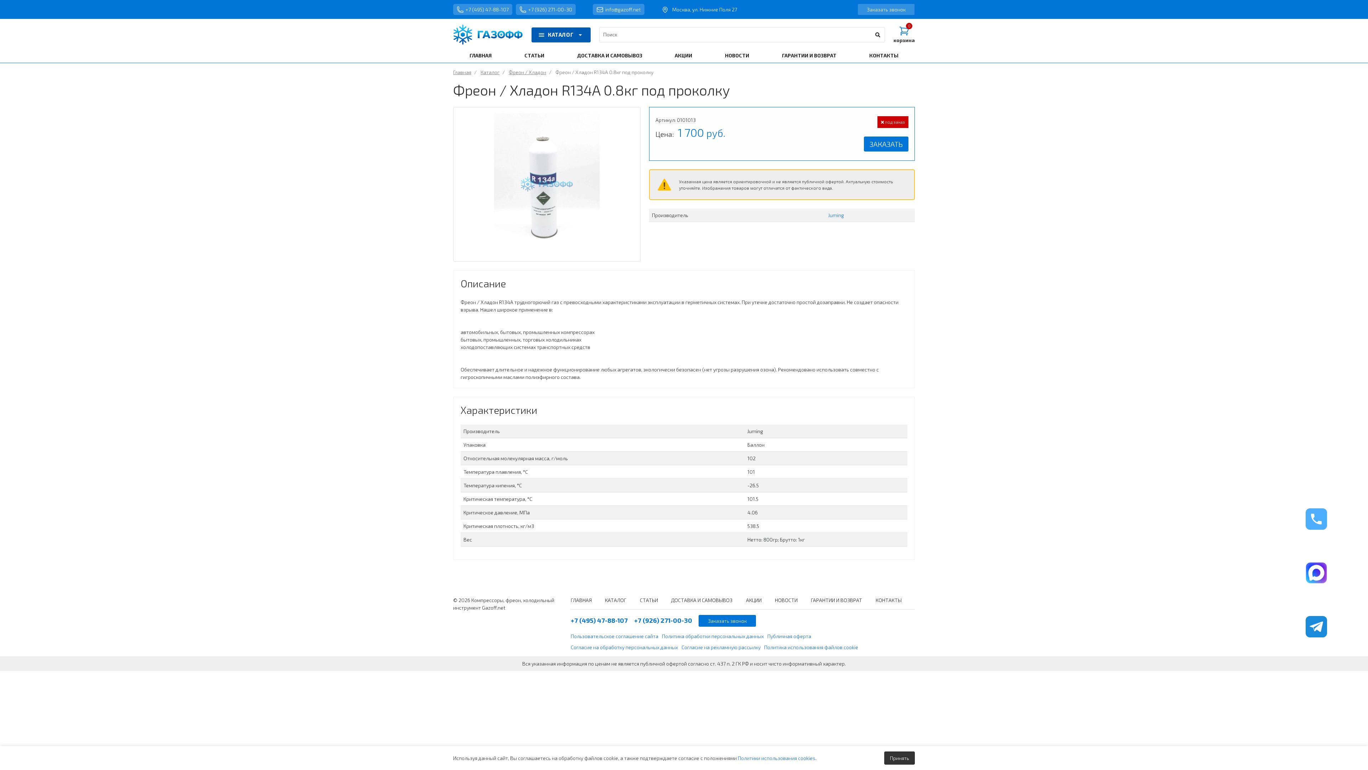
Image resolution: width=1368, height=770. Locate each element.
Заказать (886, 144)
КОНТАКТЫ (883, 55)
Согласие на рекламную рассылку (721, 647)
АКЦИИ (683, 55)
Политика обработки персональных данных (713, 636)
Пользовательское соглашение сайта (614, 636)
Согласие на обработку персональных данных (624, 647)
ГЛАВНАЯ (481, 55)
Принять (899, 758)
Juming (836, 215)
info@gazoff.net (623, 9)
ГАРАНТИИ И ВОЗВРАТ (809, 55)
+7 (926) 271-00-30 (550, 9)
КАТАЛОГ (561, 34)
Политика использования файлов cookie (811, 647)
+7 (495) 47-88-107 (487, 9)
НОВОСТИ (737, 55)
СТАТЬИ (534, 55)
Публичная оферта (789, 636)
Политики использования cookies (776, 758)
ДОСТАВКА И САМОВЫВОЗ (609, 55)
